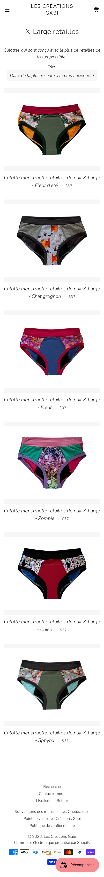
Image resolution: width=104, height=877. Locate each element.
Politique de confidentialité (52, 825)
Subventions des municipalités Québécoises (52, 811)
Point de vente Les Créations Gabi (52, 818)
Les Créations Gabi (52, 9)
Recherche (52, 786)
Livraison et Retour (52, 800)
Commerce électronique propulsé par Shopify (52, 842)
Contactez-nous (52, 793)
